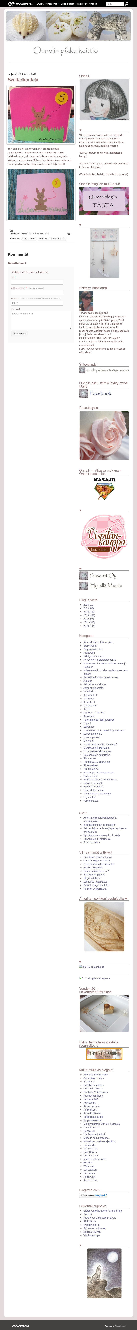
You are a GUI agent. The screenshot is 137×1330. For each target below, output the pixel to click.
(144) (89, 625)
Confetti (87, 1214)
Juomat (87, 680)
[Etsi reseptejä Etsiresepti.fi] (94, 978)
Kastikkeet (89, 702)
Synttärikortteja (23, 79)
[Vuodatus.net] (20, 1326)
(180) (89, 611)
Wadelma (88, 1166)
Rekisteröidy (81, 3)
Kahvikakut (89, 691)
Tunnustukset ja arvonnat (97, 793)
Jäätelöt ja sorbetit (93, 687)
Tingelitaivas (90, 1152)
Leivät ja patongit (92, 733)
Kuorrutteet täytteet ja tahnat (98, 719)
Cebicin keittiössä (93, 1088)
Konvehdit (88, 716)
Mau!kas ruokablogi (94, 1134)
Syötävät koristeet (93, 786)
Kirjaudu (93, 3)
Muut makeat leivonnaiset (97, 751)
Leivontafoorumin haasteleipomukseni (103, 730)
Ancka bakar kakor (93, 1078)
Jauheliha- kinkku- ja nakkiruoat (100, 677)
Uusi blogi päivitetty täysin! (97, 857)
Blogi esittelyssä (92, 878)
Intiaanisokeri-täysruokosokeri (99, 824)
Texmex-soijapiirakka (94, 888)
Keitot (86, 709)
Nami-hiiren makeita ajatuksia (99, 1141)
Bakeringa (88, 1081)
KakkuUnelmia (91, 1106)
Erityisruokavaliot (92, 649)
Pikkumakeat (90, 765)
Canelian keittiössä (93, 1085)
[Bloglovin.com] (93, 1195)
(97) (88, 618)
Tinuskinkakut (90, 1155)
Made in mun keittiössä (96, 1137)
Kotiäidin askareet (93, 1116)
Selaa (67, 3)
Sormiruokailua (91, 842)
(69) (88, 608)
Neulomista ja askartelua (52, 238)
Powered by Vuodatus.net (115, 1326)
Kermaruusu (90, 1109)
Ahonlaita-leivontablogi (95, 1074)
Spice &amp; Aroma (94, 1228)
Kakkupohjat (90, 695)
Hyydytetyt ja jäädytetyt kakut (99, 659)
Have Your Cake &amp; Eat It (99, 1217)
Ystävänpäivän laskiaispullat (98, 864)
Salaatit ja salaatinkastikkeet (98, 772)
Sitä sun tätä (90, 776)
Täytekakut (89, 797)
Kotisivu (36, 298)
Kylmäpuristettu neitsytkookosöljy (101, 835)
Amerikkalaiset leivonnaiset (98, 642)
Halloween (89, 652)
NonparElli (89, 1130)
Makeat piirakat (91, 737)
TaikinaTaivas (90, 1148)
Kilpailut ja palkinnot (94, 712)
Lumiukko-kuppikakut (95, 881)
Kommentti (15, 308)
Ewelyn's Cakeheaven (95, 1092)
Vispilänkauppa (91, 1235)
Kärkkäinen (89, 1221)
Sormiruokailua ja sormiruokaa (100, 779)
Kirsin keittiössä (92, 1113)
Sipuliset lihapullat (93, 867)
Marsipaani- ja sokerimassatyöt (100, 744)
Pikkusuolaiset (91, 768)
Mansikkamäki (91, 1127)
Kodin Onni (89, 1176)
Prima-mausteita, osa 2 (96, 871)
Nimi (13, 277)
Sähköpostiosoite (27, 287)
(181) (89, 615)
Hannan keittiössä (93, 1095)
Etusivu (40, 3)
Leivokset (88, 726)
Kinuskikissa (90, 1180)
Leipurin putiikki (91, 1224)
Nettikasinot (51, 3)
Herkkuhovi (89, 1173)
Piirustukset (29, 238)
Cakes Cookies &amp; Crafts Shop (102, 1210)
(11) (88, 604)
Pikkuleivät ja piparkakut (96, 761)
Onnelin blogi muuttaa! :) (96, 860)
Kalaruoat (88, 698)
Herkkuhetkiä (90, 1099)
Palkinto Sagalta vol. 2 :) (96, 885)
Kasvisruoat (89, 705)
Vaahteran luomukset (94, 1159)
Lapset (87, 723)
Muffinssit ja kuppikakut (96, 747)
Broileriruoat (89, 645)
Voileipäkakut (90, 800)
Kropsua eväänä (92, 1120)
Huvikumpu (89, 1102)
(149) (89, 622)
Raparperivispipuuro (94, 874)
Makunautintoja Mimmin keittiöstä (101, 1123)
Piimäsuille (89, 1144)
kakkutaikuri (90, 1169)
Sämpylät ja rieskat (93, 790)
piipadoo (87, 1162)
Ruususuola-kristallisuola (97, 838)
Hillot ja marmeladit (93, 656)
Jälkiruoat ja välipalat (94, 684)
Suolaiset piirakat (92, 783)
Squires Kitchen (92, 1231)
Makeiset (88, 740)
